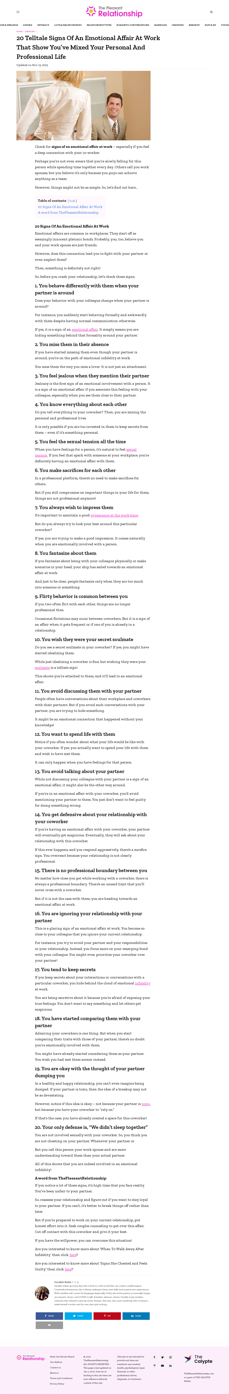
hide (72, 200)
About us (54, 1372)
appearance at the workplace (114, 515)
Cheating (30, 31)
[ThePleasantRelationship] (114, 12)
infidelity (142, 983)
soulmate (42, 667)
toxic (145, 1103)
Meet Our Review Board (62, 1356)
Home (19, 31)
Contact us (55, 1367)
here (72, 1254)
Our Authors (56, 1362)
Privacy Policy (57, 1383)
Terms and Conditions (61, 1378)
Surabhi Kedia (62, 1282)
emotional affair (85, 329)
